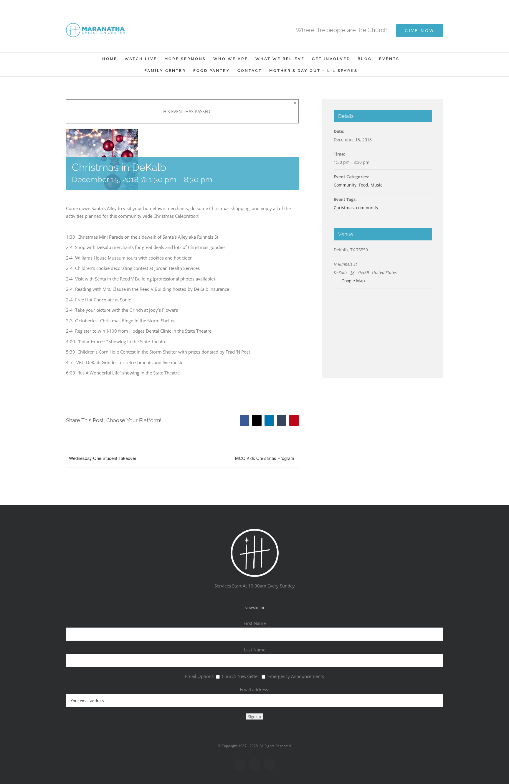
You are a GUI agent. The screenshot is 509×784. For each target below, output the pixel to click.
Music (376, 185)
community (367, 207)
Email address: (254, 689)
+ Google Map (351, 280)
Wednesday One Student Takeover (102, 458)
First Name (255, 623)
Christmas (344, 207)
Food (363, 185)
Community (345, 185)
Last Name (254, 650)
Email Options (199, 676)
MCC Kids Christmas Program (264, 458)
